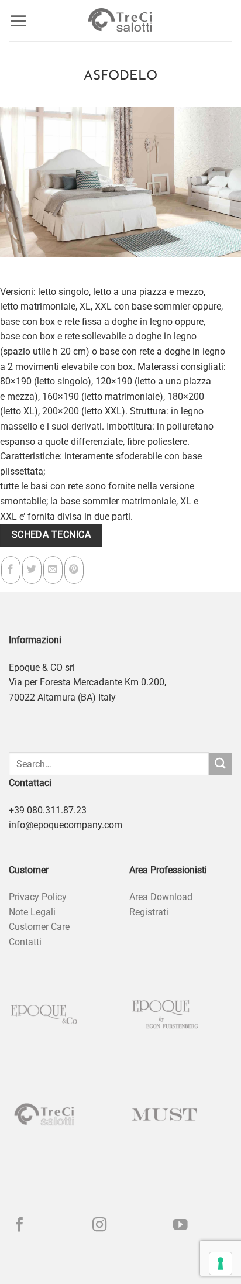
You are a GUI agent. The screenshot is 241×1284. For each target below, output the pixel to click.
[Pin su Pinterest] (74, 570)
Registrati (148, 912)
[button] (18, 20)
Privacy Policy (38, 896)
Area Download (160, 896)
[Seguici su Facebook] (19, 1226)
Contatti (25, 941)
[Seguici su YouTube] (180, 1226)
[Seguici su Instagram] (99, 1226)
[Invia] (220, 764)
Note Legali (32, 912)
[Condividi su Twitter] (32, 570)
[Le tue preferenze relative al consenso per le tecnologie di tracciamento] (220, 1263)
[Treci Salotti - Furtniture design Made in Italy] (120, 20)
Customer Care (39, 926)
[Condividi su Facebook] (10, 570)
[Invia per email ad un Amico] (53, 570)
